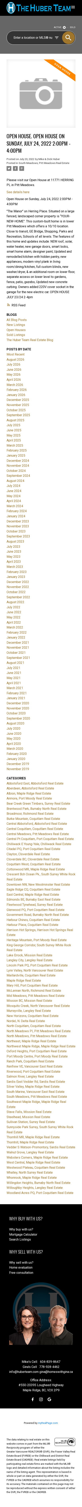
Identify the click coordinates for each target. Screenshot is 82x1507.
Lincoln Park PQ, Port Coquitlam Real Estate (37, 965)
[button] (32, 1399)
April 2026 (14, 380)
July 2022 (13, 607)
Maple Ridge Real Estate (24, 980)
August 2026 (15, 359)
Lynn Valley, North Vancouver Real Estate (35, 970)
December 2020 (18, 703)
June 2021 (14, 673)
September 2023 (18, 536)
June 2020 (14, 734)
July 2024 (13, 486)
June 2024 (14, 491)
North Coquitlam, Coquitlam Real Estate (34, 1026)
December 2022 (18, 582)
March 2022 (15, 627)
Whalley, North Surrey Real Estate (30, 1172)
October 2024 (16, 471)
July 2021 (13, 668)
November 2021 (18, 647)
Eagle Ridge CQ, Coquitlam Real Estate (33, 889)
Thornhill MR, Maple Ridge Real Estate (33, 1137)
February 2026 (17, 390)
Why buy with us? (21, 1229)
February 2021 (17, 693)
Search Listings (20, 1239)
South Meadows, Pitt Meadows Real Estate (44, 163)
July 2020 (13, 728)
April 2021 (14, 683)
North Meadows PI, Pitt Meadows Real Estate (39, 1031)
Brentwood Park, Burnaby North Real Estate (36, 809)
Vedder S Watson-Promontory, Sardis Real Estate (41, 1147)
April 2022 (14, 622)
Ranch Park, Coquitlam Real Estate (30, 1061)
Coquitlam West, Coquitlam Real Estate (34, 864)
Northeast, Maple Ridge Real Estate (31, 1041)
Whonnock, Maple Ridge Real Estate (32, 1178)
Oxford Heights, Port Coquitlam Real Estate (37, 1051)
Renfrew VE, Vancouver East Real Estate (34, 1066)
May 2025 (13, 435)
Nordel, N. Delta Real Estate (26, 1021)
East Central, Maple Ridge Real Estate (33, 894)
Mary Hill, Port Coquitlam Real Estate (32, 985)
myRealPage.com (48, 1422)
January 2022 (16, 637)
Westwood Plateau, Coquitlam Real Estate (36, 1167)
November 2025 (18, 405)
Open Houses (16, 330)
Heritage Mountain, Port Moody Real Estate (37, 940)
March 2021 (15, 688)
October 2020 (16, 713)
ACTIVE (57, 27)
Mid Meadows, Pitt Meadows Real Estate (35, 996)
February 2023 (17, 572)
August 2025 (15, 420)
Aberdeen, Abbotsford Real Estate (30, 788)
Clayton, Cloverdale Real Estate (28, 854)
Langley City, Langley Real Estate (30, 960)
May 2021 (13, 678)
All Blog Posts (17, 320)
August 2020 (15, 723)
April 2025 (14, 440)
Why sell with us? (21, 1262)
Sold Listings (16, 335)
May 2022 (13, 617)
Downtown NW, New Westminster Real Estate (38, 884)
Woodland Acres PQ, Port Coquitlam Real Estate (40, 1193)
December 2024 (18, 461)
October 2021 (16, 653)
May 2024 (13, 496)
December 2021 (18, 642)
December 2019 (18, 764)
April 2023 (14, 561)
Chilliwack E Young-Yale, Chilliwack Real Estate (39, 844)
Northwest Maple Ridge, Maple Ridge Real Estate (41, 1046)
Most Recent (15, 354)
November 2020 (18, 708)
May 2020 (13, 738)
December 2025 (18, 400)
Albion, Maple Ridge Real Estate (29, 793)
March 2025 (15, 445)
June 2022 (14, 612)
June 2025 (14, 430)
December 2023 (18, 521)
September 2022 (18, 597)
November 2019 (18, 769)
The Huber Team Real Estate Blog (30, 340)
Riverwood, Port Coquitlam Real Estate (33, 1071)
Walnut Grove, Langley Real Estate (30, 1152)
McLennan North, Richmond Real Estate (34, 990)
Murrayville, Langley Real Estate (29, 1011)
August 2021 (15, 663)
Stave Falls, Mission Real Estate (29, 1112)
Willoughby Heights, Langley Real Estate (35, 1188)
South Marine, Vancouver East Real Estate (35, 1092)
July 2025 (13, 425)
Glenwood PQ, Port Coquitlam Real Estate (35, 910)
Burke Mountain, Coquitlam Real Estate (33, 819)
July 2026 (13, 364)
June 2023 (14, 551)
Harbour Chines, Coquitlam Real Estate (33, 920)
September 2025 (18, 415)
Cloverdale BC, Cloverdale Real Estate (33, 859)
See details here (18, 192)
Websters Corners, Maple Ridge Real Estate (37, 1157)
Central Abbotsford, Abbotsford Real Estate (37, 824)
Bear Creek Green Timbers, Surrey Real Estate (38, 803)
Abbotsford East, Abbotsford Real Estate (35, 783)
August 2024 (15, 481)
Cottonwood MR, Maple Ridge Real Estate (36, 869)
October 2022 (16, 592)
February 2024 (17, 511)
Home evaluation (20, 1267)
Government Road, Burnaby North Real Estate (38, 915)
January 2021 (16, 698)
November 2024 (18, 466)
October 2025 (16, 410)
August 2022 (15, 602)
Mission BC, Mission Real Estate (29, 1001)
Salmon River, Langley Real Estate (30, 1076)
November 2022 (18, 587)
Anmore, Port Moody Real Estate (29, 798)
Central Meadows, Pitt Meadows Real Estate (38, 834)
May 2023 (13, 557)
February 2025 (17, 450)
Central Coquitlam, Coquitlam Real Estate (35, 829)
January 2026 (16, 395)
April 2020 (14, 744)
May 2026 (13, 374)
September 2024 (18, 476)
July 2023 (13, 546)
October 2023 (16, 531)
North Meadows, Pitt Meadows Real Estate (37, 1036)
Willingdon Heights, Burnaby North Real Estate (38, 1183)
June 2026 (14, 370)
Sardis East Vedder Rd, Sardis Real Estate (36, 1082)
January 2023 (16, 577)
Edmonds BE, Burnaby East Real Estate (34, 899)
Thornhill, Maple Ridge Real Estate (30, 1142)
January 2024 (16, 516)
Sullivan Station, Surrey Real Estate (31, 1122)
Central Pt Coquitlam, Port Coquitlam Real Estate (40, 839)
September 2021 (18, 658)
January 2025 (16, 455)
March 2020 (15, 749)
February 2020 (17, 754)
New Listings (16, 325)
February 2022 (17, 632)
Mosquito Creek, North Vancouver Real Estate (38, 1006)
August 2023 (15, 541)
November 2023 (18, 526)
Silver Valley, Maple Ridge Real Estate (33, 1086)
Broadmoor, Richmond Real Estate (30, 814)
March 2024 (15, 506)
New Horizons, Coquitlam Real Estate (33, 1016)
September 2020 (18, 718)
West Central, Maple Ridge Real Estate (33, 1162)
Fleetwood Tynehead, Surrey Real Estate (35, 905)
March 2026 (15, 385)
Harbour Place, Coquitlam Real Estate (32, 925)
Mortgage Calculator (23, 1234)
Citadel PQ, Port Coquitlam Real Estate (33, 849)
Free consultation (21, 1273)
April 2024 (14, 501)
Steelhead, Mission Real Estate (28, 1117)
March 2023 (15, 567)
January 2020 (16, 759)
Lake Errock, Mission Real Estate (29, 955)
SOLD (72, 27)
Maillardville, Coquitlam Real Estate (31, 975)
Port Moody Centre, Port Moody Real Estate (37, 1056)
